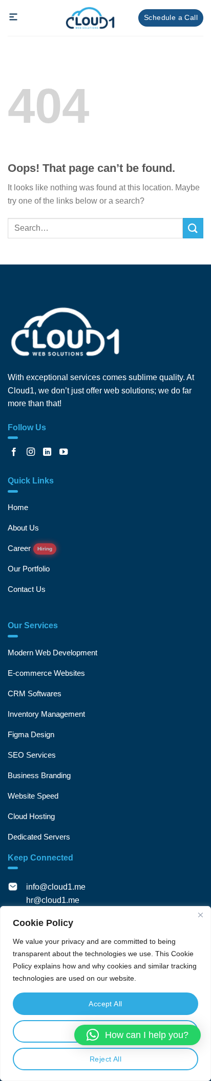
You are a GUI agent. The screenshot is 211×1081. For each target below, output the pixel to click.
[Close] (200, 915)
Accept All (105, 1004)
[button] (137, 1035)
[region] (105, 993)
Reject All (105, 1059)
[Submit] (193, 228)
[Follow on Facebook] (14, 452)
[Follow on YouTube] (63, 452)
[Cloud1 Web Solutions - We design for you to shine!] (90, 18)
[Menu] (14, 20)
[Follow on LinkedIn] (47, 452)
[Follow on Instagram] (31, 452)
